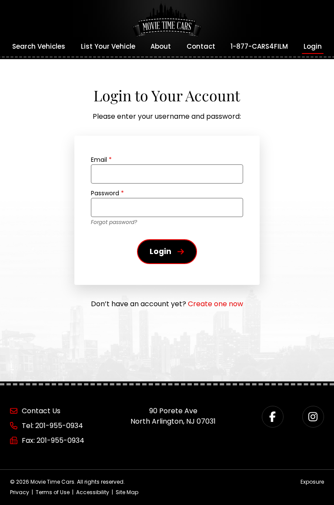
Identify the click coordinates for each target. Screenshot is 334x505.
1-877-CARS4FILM (259, 46)
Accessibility (92, 492)
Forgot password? (114, 222)
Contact (201, 46)
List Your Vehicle (108, 46)
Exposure (312, 481)
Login (313, 46)
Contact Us (41, 411)
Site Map (127, 492)
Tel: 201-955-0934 (52, 426)
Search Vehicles (38, 46)
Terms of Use (53, 492)
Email (101, 159)
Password (107, 193)
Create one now (215, 304)
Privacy (19, 492)
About (160, 46)
